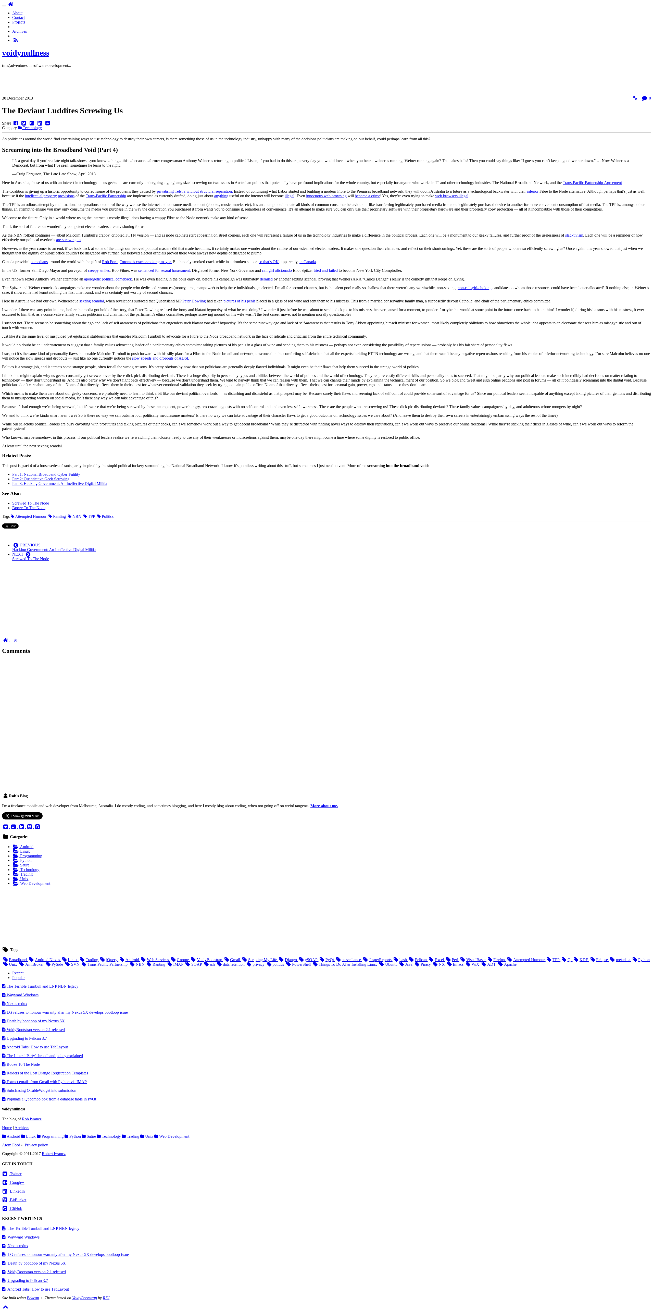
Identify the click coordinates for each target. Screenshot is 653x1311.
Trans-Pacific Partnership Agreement (592, 182)
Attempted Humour (30, 516)
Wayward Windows (22, 995)
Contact (18, 17)
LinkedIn (17, 1191)
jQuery (112, 960)
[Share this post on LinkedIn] (39, 123)
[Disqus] (326, 723)
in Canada (307, 262)
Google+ (16, 1182)
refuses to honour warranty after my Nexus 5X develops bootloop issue (67, 1012)
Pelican (421, 960)
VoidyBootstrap (210, 960)
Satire (24, 865)
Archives (19, 31)
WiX (476, 964)
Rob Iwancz (32, 1119)
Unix (23, 879)
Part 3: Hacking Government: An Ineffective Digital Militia (59, 483)
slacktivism (574, 235)
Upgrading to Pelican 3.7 (26, 1038)
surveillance (352, 960)
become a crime (367, 196)
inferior (532, 191)
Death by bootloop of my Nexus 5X (35, 1021)
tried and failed (326, 270)
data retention (234, 964)
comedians (39, 262)
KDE (584, 960)
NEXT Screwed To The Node (30, 556)
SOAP (197, 964)
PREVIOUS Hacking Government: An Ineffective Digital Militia (54, 547)
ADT (492, 964)
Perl (455, 960)
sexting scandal (91, 301)
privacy (259, 964)
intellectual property (41, 196)
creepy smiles (99, 270)
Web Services (158, 960)
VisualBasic (476, 960)
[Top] (15, 640)
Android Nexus (48, 960)
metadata (623, 960)
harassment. (181, 270)
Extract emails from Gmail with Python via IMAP (46, 1082)
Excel (440, 960)
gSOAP (311, 960)
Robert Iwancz (54, 1153)
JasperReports (380, 960)
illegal (289, 196)
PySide (58, 964)
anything (221, 196)
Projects (18, 22)
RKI (106, 1298)
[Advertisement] (95, 83)
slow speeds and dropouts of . (161, 358)
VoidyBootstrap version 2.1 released (35, 1029)
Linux (24, 851)
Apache (510, 964)
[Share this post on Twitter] (23, 123)
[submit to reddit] (47, 123)
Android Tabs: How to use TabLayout (37, 1047)
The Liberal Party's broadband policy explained (44, 1055)
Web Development (34, 883)
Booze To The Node (28, 508)
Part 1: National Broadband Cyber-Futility (46, 474)
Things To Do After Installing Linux (348, 964)
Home (7, 1127)
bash (403, 960)
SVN (75, 964)
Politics (107, 516)
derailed (266, 279)
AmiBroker (34, 964)
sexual (166, 270)
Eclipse (602, 960)
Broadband (18, 960)
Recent (17, 973)
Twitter (15, 1174)
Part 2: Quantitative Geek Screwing (40, 479)
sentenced (146, 270)
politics (278, 964)
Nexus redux (16, 1003)
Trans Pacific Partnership (108, 964)
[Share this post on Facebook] (15, 123)
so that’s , (269, 262)
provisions (66, 196)
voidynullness (25, 52)
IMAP (178, 964)
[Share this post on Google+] (31, 123)
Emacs (458, 964)
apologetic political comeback (108, 279)
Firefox (499, 960)
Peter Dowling (194, 301)
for (157, 270)
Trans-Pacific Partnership (106, 196)
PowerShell (301, 964)
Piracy (426, 964)
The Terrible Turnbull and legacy (42, 986)
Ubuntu (391, 964)
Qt (570, 960)
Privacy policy (36, 1145)
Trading (26, 874)
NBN (76, 516)
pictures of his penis (239, 301)
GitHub (15, 1208)
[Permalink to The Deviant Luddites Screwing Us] (635, 98)
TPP (91, 516)
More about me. (324, 806)
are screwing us (68, 240)
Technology (32, 128)
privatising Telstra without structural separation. (195, 191)
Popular (18, 977)
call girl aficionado (277, 270)
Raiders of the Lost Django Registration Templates (47, 1073)
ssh (213, 964)
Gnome (183, 960)
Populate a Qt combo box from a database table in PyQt (51, 1099)
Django (291, 960)
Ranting (59, 516)
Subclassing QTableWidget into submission (41, 1090)
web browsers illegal (451, 196)
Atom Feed (11, 1145)
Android (26, 846)
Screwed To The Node (30, 503)
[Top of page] (5, 1306)
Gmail (235, 960)
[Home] (6, 640)
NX (442, 964)
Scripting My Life (263, 960)
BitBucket (17, 1200)
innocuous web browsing (326, 196)
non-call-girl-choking (475, 288)
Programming (30, 856)
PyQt (330, 960)
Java (409, 964)
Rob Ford (110, 262)
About (17, 13)
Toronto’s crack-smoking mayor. (146, 262)
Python (25, 860)
